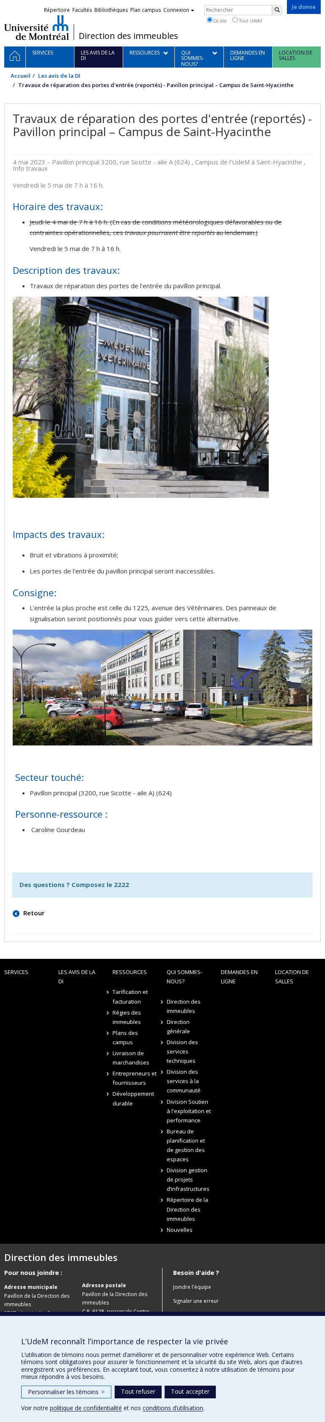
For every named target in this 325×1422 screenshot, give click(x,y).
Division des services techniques (182, 1051)
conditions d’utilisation (173, 1408)
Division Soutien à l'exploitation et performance (189, 1111)
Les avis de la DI (59, 75)
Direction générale (178, 1026)
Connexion (176, 10)
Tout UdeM (250, 20)
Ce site (219, 20)
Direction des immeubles (128, 36)
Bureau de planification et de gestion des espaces (186, 1145)
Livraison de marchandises (131, 1057)
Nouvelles (180, 1230)
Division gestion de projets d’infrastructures (188, 1179)
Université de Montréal (36, 27)
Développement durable (133, 1098)
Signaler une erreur (196, 1301)
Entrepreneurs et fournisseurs (135, 1078)
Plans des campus (125, 1037)
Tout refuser (138, 1391)
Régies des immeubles (127, 1017)
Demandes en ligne (239, 976)
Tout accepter (190, 1391)
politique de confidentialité (86, 1408)
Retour (33, 913)
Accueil (20, 75)
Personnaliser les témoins (66, 1392)
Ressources (130, 972)
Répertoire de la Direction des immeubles (187, 1209)
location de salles (292, 976)
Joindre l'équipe (192, 1287)
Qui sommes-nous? (184, 976)
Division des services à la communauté (184, 1081)
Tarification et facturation (130, 996)
